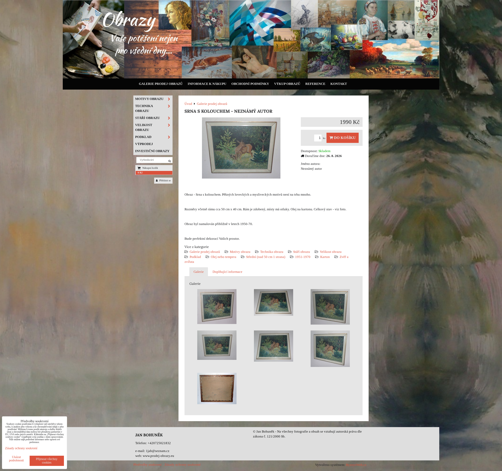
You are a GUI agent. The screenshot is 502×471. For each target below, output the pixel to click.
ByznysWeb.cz (356, 465)
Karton (325, 257)
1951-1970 (302, 257)
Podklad (195, 257)
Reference (315, 84)
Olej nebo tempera (223, 257)
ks (324, 138)
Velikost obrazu (331, 252)
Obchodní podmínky (250, 84)
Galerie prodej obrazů (161, 84)
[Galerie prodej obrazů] (251, 77)
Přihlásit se (165, 180)
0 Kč (140, 172)
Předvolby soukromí (147, 464)
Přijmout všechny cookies (46, 460)
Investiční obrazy (152, 151)
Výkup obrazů (287, 84)
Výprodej (144, 144)
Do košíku (344, 138)
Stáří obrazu (301, 252)
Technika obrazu (271, 252)
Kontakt (338, 84)
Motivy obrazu (240, 252)
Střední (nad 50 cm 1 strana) (265, 257)
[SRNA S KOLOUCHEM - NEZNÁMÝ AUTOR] (241, 148)
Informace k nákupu (207, 84)
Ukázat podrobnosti (16, 458)
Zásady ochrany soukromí (183, 464)
